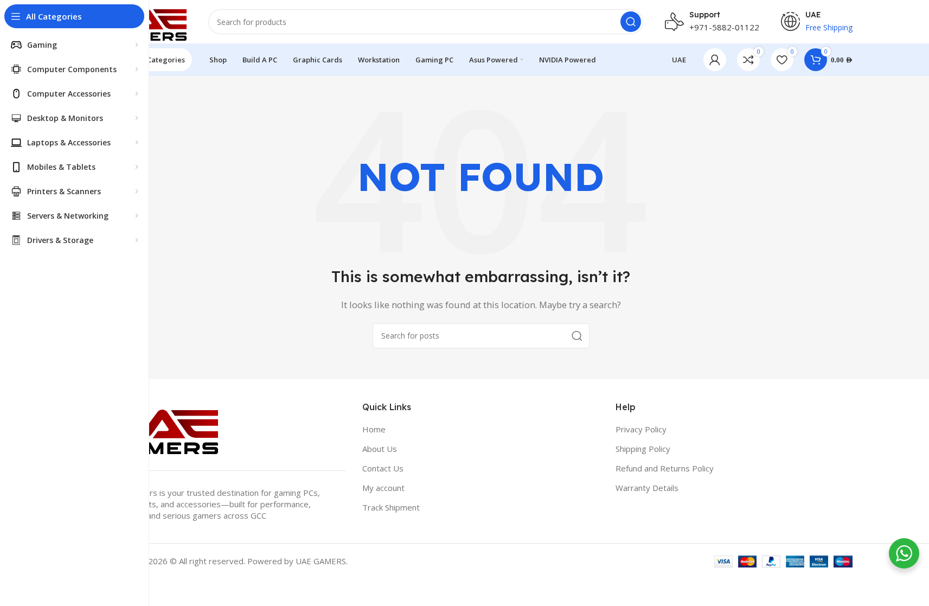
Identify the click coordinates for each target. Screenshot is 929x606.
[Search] (630, 21)
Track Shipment (391, 507)
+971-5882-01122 (724, 27)
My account (383, 487)
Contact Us (382, 468)
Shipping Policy (643, 448)
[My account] (715, 60)
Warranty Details (647, 487)
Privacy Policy (641, 429)
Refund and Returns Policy (665, 468)
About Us (379, 448)
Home (374, 429)
